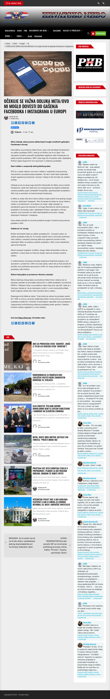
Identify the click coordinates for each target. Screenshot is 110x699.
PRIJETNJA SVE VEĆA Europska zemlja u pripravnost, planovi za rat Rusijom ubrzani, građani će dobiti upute (50, 471)
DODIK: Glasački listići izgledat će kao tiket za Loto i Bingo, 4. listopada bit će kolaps (90, 336)
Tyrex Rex (87, 423)
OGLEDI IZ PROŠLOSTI (71, 31)
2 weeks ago (82, 418)
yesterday (91, 201)
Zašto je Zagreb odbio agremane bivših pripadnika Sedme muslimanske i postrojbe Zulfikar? (90, 596)
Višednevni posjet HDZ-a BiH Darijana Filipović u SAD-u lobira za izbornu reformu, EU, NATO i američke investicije (51, 502)
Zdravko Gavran (89, 463)
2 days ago (83, 217)
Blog (30, 36)
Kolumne (57, 31)
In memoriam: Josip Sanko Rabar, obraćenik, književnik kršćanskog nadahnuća (89, 488)
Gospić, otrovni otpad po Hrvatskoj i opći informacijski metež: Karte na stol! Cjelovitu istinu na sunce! (90, 374)
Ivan (39, 360)
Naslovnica (10, 31)
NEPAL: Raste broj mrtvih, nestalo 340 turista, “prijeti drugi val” (50, 438)
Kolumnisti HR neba (38, 31)
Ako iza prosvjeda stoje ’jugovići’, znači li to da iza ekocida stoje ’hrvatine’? (51, 345)
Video (19, 36)
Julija (85, 162)
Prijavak (38, 36)
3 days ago (83, 257)
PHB (25, 31)
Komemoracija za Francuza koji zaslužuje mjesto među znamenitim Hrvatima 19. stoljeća (49, 377)
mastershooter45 (90, 522)
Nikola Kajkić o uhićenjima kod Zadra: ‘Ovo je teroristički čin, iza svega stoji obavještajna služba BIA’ (90, 295)
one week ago (91, 339)
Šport (7, 36)
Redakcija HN (13, 116)
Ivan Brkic (87, 206)
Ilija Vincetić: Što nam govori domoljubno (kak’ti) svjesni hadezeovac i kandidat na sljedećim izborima (51, 408)
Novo (19, 31)
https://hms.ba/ (24, 318)
